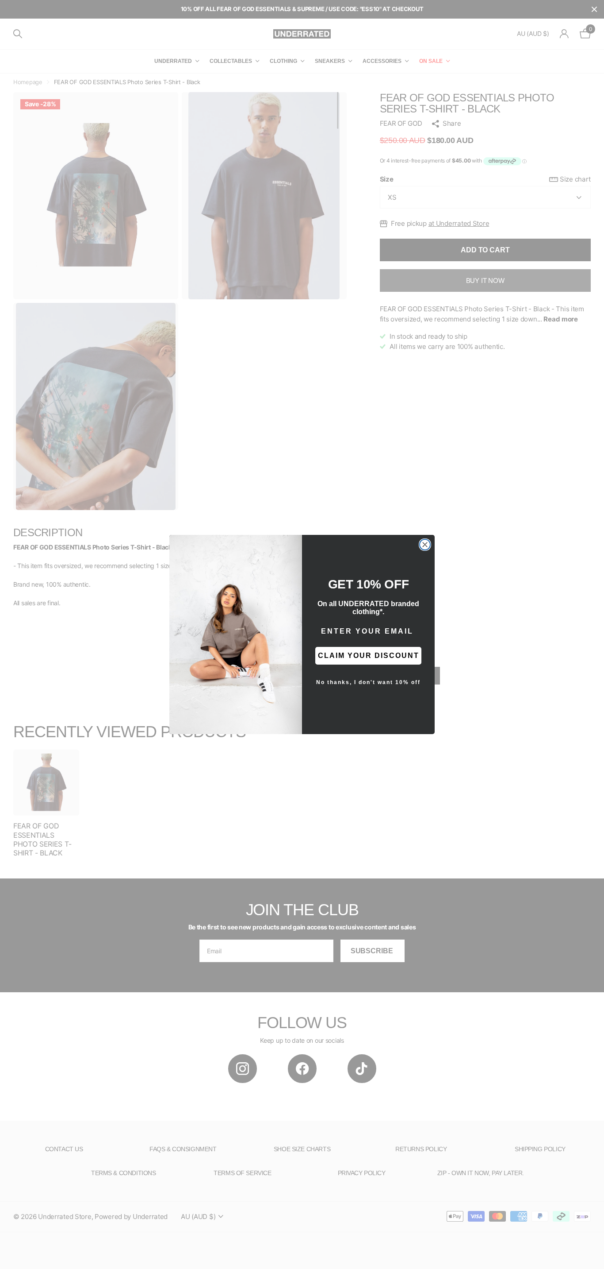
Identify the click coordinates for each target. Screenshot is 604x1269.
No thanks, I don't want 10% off (368, 682)
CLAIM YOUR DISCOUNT (368, 655)
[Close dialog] (425, 544)
